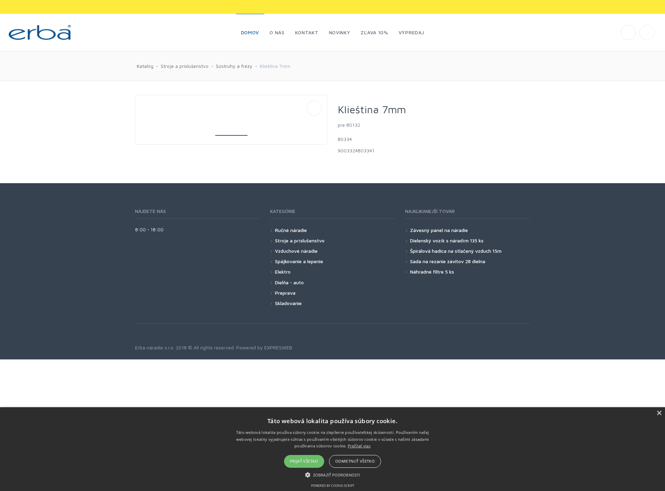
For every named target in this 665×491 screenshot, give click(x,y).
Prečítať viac (359, 445)
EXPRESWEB (278, 347)
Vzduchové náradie (296, 251)
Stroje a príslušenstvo (185, 66)
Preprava (285, 293)
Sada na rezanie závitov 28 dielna (447, 261)
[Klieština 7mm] (314, 108)
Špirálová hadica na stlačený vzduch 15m (456, 251)
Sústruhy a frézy (234, 66)
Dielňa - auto (289, 282)
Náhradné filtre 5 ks (432, 272)
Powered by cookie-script (332, 485)
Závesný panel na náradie (439, 230)
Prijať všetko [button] (304, 461)
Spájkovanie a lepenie (299, 261)
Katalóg (145, 66)
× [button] (659, 413)
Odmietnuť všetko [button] (355, 461)
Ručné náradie (291, 230)
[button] (332, 474)
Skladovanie (288, 303)
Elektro (283, 272)
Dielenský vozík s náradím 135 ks (447, 240)
